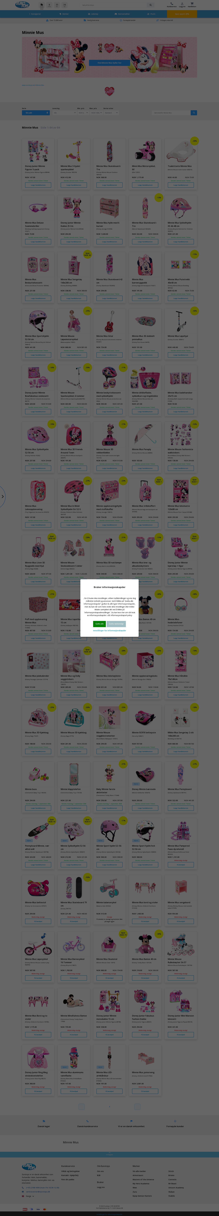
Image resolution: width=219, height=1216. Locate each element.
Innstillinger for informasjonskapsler (109, 630)
